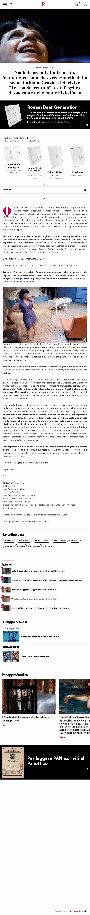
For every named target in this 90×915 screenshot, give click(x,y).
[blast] (45, 647)
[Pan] (13, 762)
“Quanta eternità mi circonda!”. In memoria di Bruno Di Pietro (34, 599)
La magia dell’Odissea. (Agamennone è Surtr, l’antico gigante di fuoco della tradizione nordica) (46, 580)
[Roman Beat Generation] (13, 115)
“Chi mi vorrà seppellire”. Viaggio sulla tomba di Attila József (34, 589)
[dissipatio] (45, 628)
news (38, 67)
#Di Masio (9, 541)
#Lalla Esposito (41, 541)
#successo (35, 546)
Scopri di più (78, 911)
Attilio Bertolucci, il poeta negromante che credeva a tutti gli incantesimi (38, 571)
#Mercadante (60, 541)
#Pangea (21, 546)
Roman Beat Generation (52, 107)
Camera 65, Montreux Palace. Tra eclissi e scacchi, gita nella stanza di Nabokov (40, 608)
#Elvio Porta (24, 541)
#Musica (75, 541)
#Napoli (8, 546)
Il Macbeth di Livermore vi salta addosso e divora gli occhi (26, 719)
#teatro (48, 546)
